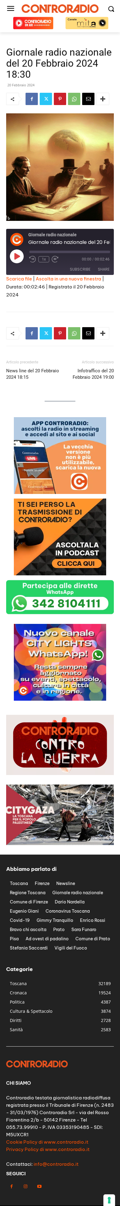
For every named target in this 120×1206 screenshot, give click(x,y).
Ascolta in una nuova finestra (68, 279)
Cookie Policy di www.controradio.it (47, 1142)
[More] (102, 99)
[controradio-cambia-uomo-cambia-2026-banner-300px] (60, 699)
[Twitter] (46, 99)
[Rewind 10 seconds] (32, 259)
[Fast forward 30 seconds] (55, 259)
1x (44, 259)
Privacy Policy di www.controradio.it (48, 1149)
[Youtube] (39, 1186)
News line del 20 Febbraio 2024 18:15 (32, 374)
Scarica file (19, 279)
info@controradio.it (56, 1164)
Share (104, 269)
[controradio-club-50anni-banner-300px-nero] (60, 492)
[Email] (88, 99)
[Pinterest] (60, 99)
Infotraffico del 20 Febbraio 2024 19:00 (93, 374)
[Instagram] (25, 1186)
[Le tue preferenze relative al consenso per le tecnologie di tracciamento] (109, 1200)
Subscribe (80, 269)
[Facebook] (32, 99)
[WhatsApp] (74, 99)
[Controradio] (60, 8)
